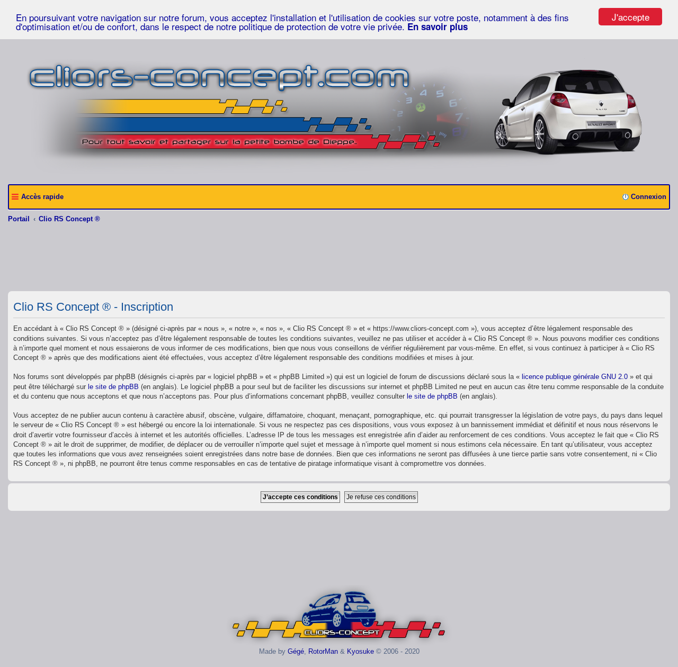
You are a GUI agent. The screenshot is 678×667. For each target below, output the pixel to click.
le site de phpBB (113, 387)
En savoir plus (437, 26)
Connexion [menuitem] (648, 197)
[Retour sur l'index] (339, 643)
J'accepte (630, 16)
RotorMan (323, 651)
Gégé (296, 651)
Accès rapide (42, 197)
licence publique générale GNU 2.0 (575, 377)
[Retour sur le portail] (339, 172)
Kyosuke (360, 651)
